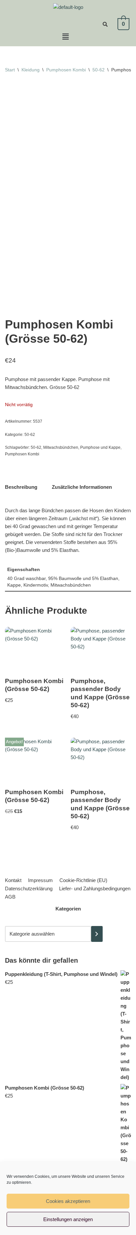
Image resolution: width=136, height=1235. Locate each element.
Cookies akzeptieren (68, 1201)
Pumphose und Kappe (100, 447)
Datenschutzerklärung (28, 888)
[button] (65, 36)
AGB (10, 897)
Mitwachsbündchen (60, 447)
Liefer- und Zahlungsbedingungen (94, 888)
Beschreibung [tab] (21, 487)
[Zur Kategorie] (97, 934)
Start (10, 69)
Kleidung (30, 69)
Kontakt (13, 880)
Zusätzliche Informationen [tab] (82, 487)
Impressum (40, 880)
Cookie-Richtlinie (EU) (83, 880)
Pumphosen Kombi (66, 69)
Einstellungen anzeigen (68, 1219)
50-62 (98, 69)
